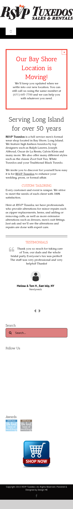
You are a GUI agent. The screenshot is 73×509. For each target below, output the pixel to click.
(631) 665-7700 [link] (22, 94)
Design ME (43, 489)
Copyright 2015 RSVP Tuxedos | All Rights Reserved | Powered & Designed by (36, 488)
